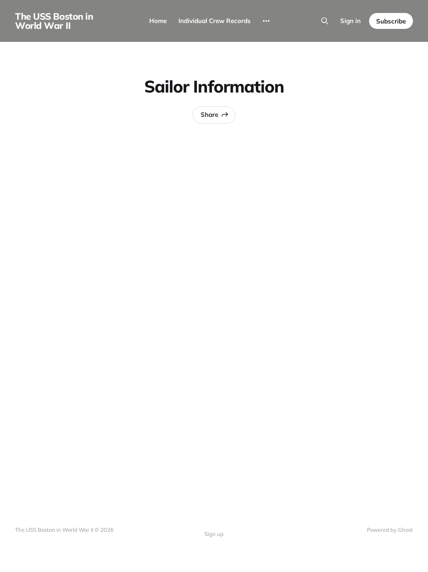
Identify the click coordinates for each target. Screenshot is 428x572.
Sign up (214, 534)
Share (209, 115)
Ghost (405, 529)
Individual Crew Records (214, 21)
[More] (266, 21)
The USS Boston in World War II (54, 21)
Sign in (350, 21)
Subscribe (391, 21)
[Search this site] (324, 21)
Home (158, 21)
